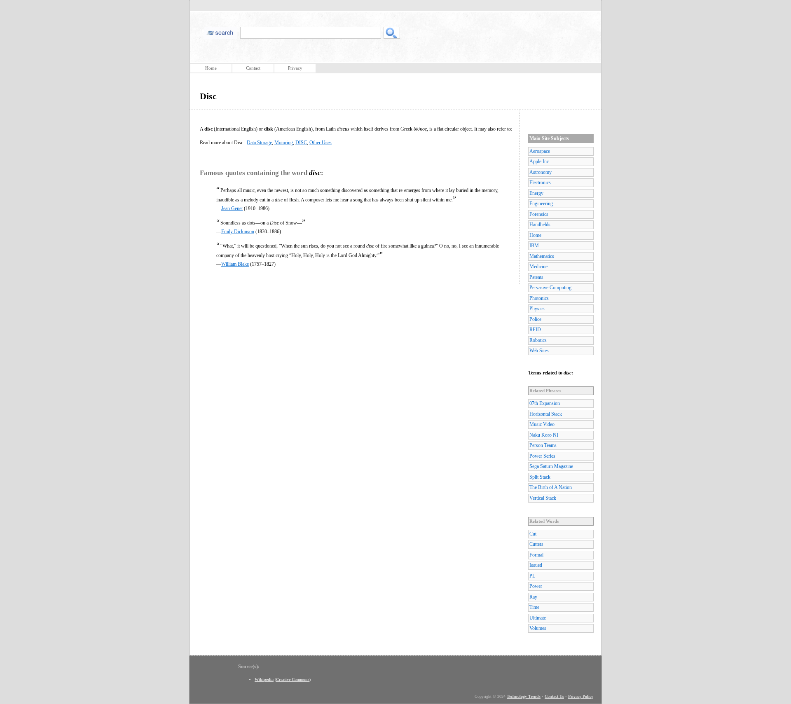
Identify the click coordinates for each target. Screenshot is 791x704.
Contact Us (554, 696)
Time (534, 607)
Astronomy (540, 172)
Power (535, 586)
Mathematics (541, 256)
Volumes (537, 628)
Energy (536, 193)
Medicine (538, 266)
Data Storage (259, 142)
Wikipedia (264, 679)
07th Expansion (544, 403)
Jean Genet (232, 208)
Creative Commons (292, 679)
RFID (535, 329)
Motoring (283, 142)
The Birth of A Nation (550, 487)
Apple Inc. (539, 161)
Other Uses (320, 142)
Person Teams (543, 445)
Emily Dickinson (237, 231)
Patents (536, 277)
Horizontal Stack (545, 414)
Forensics (538, 214)
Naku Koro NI (543, 435)
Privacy (295, 67)
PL (532, 576)
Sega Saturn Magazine (551, 466)
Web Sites (539, 350)
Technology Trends (524, 696)
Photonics (539, 298)
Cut (532, 534)
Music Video (542, 424)
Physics (537, 308)
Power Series (542, 456)
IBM (534, 245)
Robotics (538, 340)
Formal (536, 555)
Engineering (541, 203)
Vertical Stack (542, 498)
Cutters (536, 544)
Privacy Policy (580, 696)
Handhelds (539, 224)
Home (211, 67)
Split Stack (539, 477)
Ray (533, 597)
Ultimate (537, 618)
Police (535, 319)
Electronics (540, 182)
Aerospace (539, 151)
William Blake (235, 264)
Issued (535, 565)
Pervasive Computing (550, 287)
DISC (301, 142)
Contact (253, 67)
